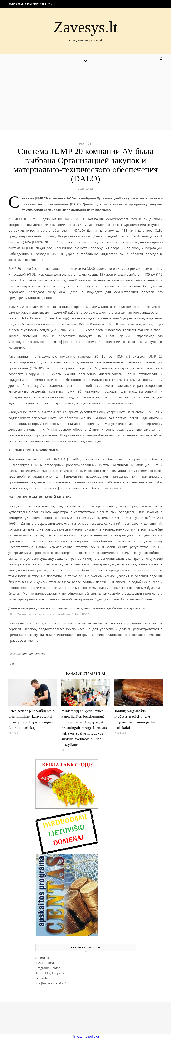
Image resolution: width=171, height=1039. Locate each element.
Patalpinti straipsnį (39, 4)
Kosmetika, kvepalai (49, 973)
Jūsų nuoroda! (51, 983)
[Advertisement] (85, 98)
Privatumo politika (85, 1036)
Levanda (41, 978)
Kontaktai (15, 4)
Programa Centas (47, 968)
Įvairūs (85, 144)
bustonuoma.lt (46, 963)
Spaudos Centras (33, 654)
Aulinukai (42, 958)
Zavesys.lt (86, 27)
